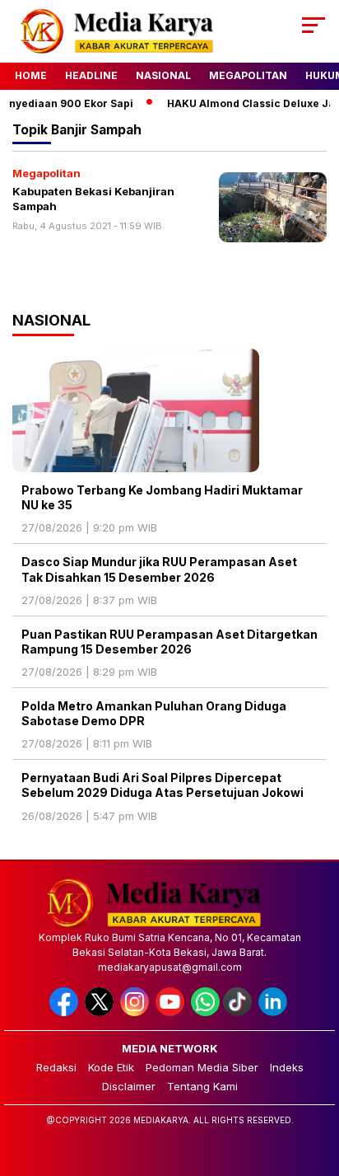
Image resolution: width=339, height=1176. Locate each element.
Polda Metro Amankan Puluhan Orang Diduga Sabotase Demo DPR (153, 713)
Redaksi (56, 1067)
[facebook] (65, 1012)
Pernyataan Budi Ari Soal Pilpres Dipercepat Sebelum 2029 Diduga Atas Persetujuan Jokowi (162, 785)
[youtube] (172, 1012)
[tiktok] (239, 1012)
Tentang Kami (202, 1086)
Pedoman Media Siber (202, 1067)
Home (31, 75)
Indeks (287, 1067)
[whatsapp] (205, 1012)
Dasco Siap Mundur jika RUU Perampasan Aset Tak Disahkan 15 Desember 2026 (159, 569)
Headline (91, 75)
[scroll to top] (315, 1080)
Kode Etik (111, 1067)
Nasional (163, 75)
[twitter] (101, 1012)
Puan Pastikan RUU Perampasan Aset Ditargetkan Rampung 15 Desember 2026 (169, 641)
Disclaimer (129, 1086)
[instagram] (136, 1012)
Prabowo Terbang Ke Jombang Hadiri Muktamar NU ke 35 (162, 497)
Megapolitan (248, 75)
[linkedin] (274, 1012)
